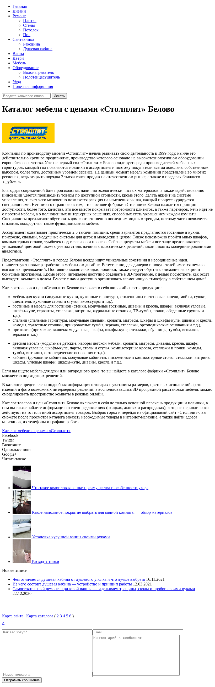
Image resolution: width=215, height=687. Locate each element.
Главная (20, 6)
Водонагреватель (38, 72)
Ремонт (19, 16)
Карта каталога (39, 616)
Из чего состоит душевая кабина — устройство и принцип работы (72, 584)
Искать (59, 96)
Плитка (29, 20)
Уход (17, 82)
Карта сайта (12, 616)
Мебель (19, 63)
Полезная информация (33, 86)
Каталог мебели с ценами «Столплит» (36, 430)
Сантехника (23, 39)
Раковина (31, 44)
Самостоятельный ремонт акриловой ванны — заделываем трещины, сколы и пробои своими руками (104, 589)
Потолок (31, 30)
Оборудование (26, 67)
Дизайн (19, 11)
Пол (26, 34)
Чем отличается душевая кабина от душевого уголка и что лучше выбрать (79, 579)
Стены (29, 25)
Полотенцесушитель (41, 77)
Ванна (18, 53)
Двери (18, 58)
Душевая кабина (37, 49)
